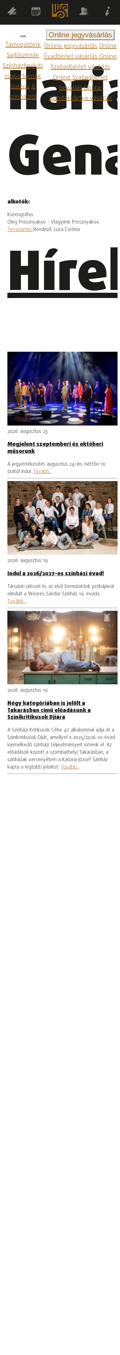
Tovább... (42, 472)
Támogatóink (23, 45)
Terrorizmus (20, 229)
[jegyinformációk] (108, 12)
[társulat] (84, 12)
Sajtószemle (23, 55)
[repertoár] (12, 12)
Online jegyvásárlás (70, 46)
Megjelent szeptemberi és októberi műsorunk (55, 447)
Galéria (20, 86)
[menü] (22, 36)
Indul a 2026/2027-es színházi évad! (55, 573)
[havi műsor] (36, 12)
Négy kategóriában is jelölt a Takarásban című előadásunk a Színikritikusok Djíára (49, 710)
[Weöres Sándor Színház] (60, 12)
